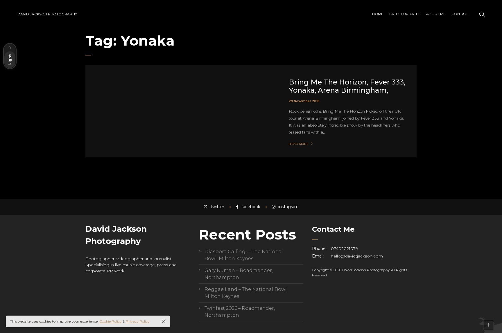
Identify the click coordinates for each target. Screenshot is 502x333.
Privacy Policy (138, 321)
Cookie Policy (110, 321)
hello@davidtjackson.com (357, 256)
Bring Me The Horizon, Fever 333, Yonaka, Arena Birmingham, (347, 86)
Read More (299, 144)
